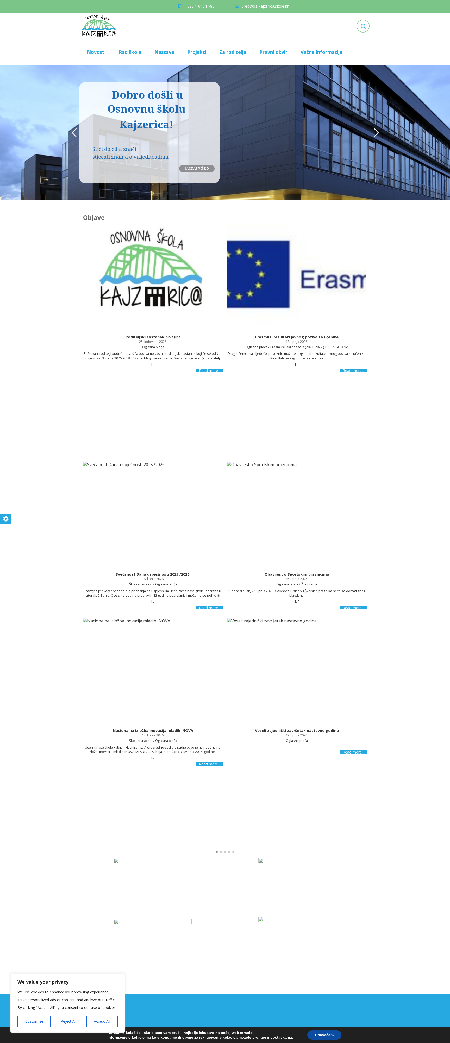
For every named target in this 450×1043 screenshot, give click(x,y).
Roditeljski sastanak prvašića (153, 337)
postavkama (281, 1037)
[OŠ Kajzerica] (99, 26)
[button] (217, 852)
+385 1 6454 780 (200, 6)
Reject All (68, 1021)
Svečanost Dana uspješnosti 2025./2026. (153, 574)
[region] (67, 1003)
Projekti (196, 52)
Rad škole (130, 52)
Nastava (164, 52)
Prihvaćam (324, 1035)
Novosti (96, 52)
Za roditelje (232, 52)
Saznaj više (195, 168)
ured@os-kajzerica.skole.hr (265, 6)
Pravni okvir (273, 52)
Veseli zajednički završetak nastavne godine (297, 730)
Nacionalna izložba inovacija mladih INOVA (153, 730)
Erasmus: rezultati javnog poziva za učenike (297, 337)
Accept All (102, 1021)
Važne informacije (321, 52)
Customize (34, 1021)
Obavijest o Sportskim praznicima (297, 574)
